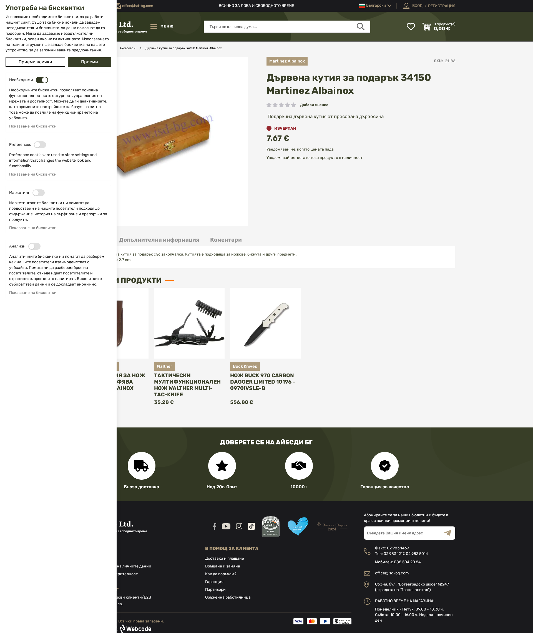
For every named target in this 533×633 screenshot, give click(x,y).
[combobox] (287, 27)
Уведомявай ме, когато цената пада (300, 149)
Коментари (226, 239)
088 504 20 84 (407, 562)
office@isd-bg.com (392, 573)
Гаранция (214, 581)
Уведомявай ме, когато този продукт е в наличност (314, 157)
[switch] (42, 80)
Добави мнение (314, 105)
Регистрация (441, 6)
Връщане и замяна (222, 566)
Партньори (215, 589)
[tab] (159, 240)
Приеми (89, 61)
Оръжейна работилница (228, 597)
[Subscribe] (449, 533)
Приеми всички (35, 61)
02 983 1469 (398, 548)
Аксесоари (127, 48)
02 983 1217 (394, 553)
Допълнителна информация (159, 239)
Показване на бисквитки (33, 126)
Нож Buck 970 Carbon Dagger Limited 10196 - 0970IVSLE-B (262, 381)
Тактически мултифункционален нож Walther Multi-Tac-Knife (187, 385)
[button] (375, 5)
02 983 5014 (417, 553)
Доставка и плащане (224, 558)
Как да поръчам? (220, 574)
